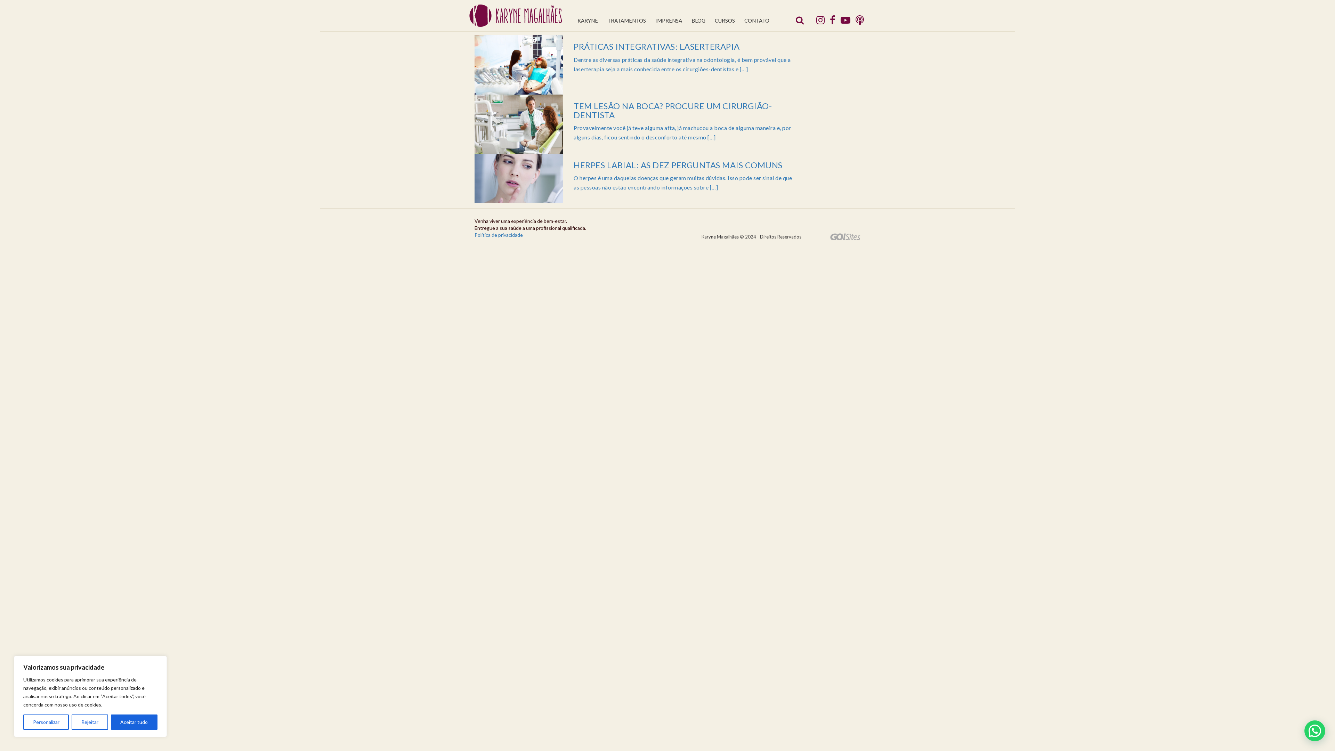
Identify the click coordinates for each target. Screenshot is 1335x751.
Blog (698, 20)
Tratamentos (626, 20)
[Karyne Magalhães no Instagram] (820, 20)
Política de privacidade (499, 235)
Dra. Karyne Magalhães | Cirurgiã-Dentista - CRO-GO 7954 (515, 16)
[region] (90, 696)
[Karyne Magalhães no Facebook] (832, 20)
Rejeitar (89, 722)
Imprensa (668, 20)
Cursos (725, 20)
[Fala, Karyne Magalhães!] (860, 20)
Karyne (587, 20)
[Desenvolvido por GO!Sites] (845, 236)
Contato (756, 20)
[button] (1314, 730)
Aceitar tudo (134, 722)
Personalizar (46, 722)
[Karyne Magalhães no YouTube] (845, 20)
